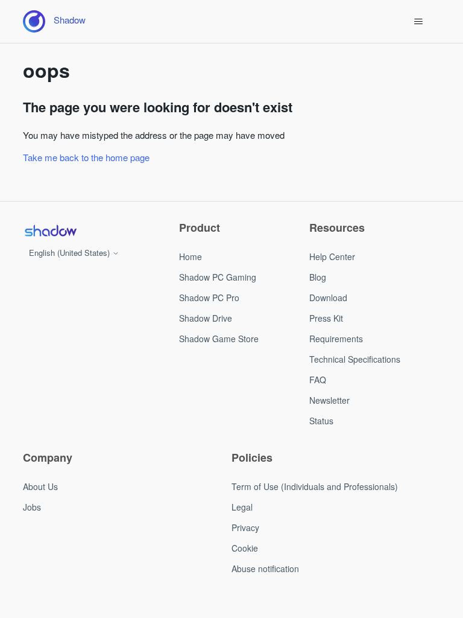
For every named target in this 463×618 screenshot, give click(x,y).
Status (321, 421)
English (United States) (70, 252)
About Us (40, 486)
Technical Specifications (354, 359)
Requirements (336, 339)
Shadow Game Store (219, 339)
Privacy (245, 527)
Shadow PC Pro (209, 297)
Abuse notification (265, 568)
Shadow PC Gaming (217, 277)
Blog (317, 277)
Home (190, 256)
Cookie (245, 548)
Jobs (32, 507)
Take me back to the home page (86, 157)
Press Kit (326, 318)
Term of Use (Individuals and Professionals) (315, 486)
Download (328, 297)
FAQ (317, 380)
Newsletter (329, 400)
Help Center (332, 256)
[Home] (50, 230)
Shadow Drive (205, 318)
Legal (242, 507)
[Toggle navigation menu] (418, 21)
